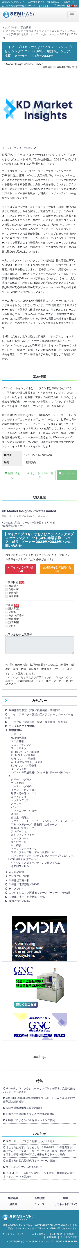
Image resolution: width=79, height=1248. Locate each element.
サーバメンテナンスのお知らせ (24, 1166)
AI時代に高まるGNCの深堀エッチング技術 (30, 1120)
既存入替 (13, 589)
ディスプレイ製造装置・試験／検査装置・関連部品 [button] (38, 721)
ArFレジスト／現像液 (23, 758)
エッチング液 (18, 796)
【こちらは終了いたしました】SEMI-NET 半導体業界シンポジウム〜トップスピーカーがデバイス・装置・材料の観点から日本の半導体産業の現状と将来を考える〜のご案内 (39, 1151)
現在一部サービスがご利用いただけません (30, 1141)
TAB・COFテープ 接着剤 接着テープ (34, 824)
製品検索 (26, 27)
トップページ (9, 27)
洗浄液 (15, 814)
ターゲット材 (18, 768)
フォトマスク (18, 748)
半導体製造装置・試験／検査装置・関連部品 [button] (34, 710)
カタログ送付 (16, 615)
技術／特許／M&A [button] (19, 900)
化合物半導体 (18, 737)
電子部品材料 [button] (16, 872)
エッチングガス (20, 800)
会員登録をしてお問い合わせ (57, 569)
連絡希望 (13, 618)
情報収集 (13, 596)
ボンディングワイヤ (22, 834)
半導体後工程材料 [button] (19, 880)
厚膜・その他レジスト (24, 793)
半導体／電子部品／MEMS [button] (24, 884)
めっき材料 (17, 782)
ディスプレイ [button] (16, 888)
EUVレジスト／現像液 (24, 765)
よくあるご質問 (68, 1237)
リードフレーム (20, 838)
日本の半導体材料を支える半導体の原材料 (30, 1113)
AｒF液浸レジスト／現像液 (26, 762)
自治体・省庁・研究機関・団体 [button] (27, 896)
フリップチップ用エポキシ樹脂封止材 (33, 852)
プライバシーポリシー (14, 1234)
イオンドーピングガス (24, 789)
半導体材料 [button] (15, 730)
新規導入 (13, 585)
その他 (12, 625)
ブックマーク (68, 475)
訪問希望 (13, 622)
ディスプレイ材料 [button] (19, 876)
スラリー (16, 803)
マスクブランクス (22, 744)
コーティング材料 (21, 786)
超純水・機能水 (20, 817)
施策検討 (13, 592)
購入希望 (13, 608)
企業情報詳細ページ (14, 525)
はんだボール (18, 841)
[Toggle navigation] (71, 14)
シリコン (16, 734)
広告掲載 (51, 1237)
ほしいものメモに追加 (41, 475)
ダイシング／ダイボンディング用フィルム (35, 862)
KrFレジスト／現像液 (23, 755)
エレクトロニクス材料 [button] (22, 726)
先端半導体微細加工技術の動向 (24, 1107)
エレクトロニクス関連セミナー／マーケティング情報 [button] (40, 892)
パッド (15, 807)
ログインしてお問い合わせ (21, 569)
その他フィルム (20, 866)
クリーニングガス (21, 779)
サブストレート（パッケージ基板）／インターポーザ (42, 821)
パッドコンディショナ (24, 810)
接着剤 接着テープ (22, 827)
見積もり (13, 611)
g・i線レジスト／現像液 (25, 751)
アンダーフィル (20, 831)
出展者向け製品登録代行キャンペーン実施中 (31, 1160)
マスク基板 (18, 741)
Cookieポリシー (39, 1234)
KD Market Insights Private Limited (29, 511)
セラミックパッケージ (24, 848)
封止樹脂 (16, 845)
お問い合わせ (14, 475)
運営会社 (71, 1234)
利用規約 (57, 1234)
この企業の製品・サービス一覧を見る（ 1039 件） (30, 522)
